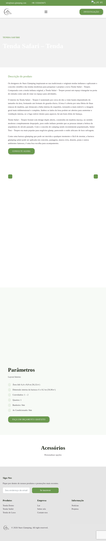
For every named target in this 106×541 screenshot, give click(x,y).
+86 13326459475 (38, 3)
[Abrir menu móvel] (46, 12)
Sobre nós (41, 509)
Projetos (75, 509)
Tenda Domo (8, 505)
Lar (38, 505)
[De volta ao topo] (97, 530)
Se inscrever (45, 490)
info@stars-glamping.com (16, 3)
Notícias (75, 505)
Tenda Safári (11, 37)
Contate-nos (42, 512)
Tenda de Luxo (9, 512)
